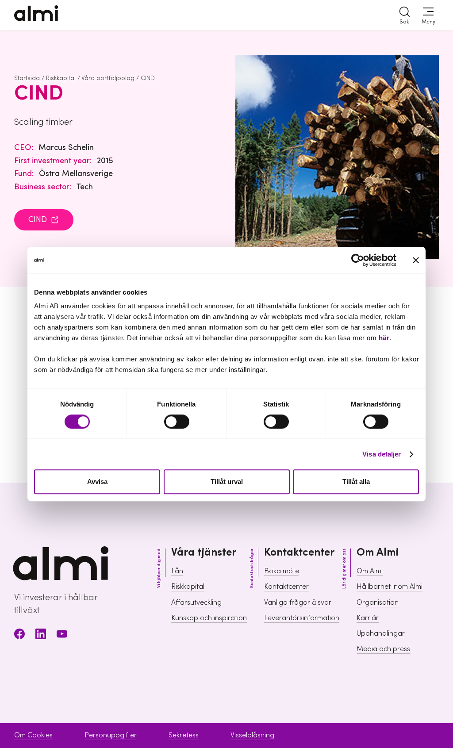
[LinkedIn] (40, 635)
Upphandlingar (381, 633)
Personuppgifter (110, 735)
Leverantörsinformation (301, 618)
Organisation (378, 602)
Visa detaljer (381, 454)
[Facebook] (19, 635)
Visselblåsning (252, 735)
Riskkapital (61, 78)
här (384, 337)
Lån (177, 571)
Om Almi (370, 571)
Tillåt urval (227, 482)
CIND (37, 219)
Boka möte (281, 571)
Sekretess (184, 735)
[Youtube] (62, 635)
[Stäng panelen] (416, 260)
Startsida (27, 78)
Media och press (383, 649)
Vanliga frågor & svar (297, 602)
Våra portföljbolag (107, 78)
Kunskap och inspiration (209, 618)
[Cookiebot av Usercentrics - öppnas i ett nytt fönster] (357, 260)
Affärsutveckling (196, 602)
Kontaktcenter (286, 587)
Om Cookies (33, 735)
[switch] (176, 421)
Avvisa (97, 482)
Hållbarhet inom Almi (389, 587)
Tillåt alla (356, 482)
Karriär (368, 618)
